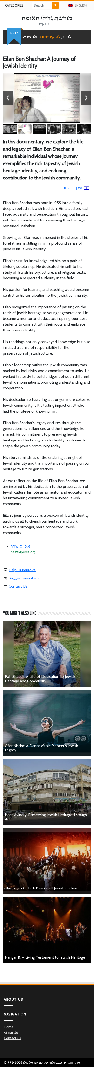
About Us (11, 1033)
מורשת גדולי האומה (47, 17)
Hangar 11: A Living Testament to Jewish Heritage (45, 957)
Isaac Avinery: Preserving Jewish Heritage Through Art (46, 816)
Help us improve (22, 570)
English (81, 5)
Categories (14, 5)
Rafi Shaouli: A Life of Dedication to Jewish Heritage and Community (40, 678)
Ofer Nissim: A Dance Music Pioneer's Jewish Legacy (41, 747)
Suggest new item (24, 578)
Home (8, 1027)
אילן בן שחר (72, 188)
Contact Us (18, 586)
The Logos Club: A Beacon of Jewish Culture (41, 888)
